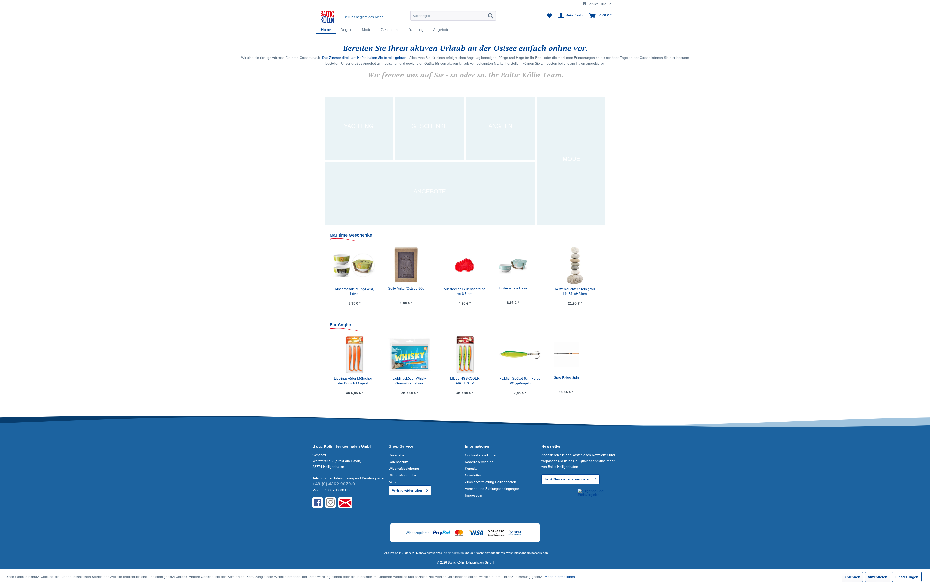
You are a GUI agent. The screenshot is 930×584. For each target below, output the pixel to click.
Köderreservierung (479, 462)
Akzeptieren (877, 577)
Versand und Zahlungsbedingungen (492, 489)
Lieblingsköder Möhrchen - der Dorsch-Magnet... (354, 381)
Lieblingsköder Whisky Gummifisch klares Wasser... (410, 381)
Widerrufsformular (402, 475)
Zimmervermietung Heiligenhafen (490, 482)
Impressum (473, 495)
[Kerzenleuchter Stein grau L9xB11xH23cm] (519, 265)
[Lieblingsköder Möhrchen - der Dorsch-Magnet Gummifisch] (354, 355)
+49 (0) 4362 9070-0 (333, 483)
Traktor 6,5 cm (564, 288)
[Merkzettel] (549, 16)
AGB (392, 482)
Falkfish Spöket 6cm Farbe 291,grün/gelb (520, 381)
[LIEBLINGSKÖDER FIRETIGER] (464, 355)
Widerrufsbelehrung (404, 468)
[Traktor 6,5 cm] (564, 265)
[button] (559, 498)
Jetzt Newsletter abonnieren (567, 479)
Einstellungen (906, 577)
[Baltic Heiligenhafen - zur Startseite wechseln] (327, 17)
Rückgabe (396, 455)
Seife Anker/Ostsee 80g (351, 288)
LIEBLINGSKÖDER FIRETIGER (465, 381)
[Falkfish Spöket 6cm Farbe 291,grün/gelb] (520, 355)
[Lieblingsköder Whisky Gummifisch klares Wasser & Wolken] (409, 355)
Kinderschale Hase (457, 288)
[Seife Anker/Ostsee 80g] (351, 265)
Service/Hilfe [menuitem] (596, 4)
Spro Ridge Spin (566, 377)
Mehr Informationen (560, 577)
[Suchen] (491, 16)
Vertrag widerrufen (407, 490)
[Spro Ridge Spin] (566, 355)
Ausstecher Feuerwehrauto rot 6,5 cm (409, 291)
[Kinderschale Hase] (457, 265)
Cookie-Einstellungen (481, 455)
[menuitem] (453, 16)
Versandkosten (454, 553)
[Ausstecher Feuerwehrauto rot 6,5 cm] (409, 265)
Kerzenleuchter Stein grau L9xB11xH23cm (520, 291)
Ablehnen (852, 577)
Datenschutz (398, 462)
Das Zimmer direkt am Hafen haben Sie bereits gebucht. (365, 58)
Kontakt (471, 468)
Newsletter (473, 475)
